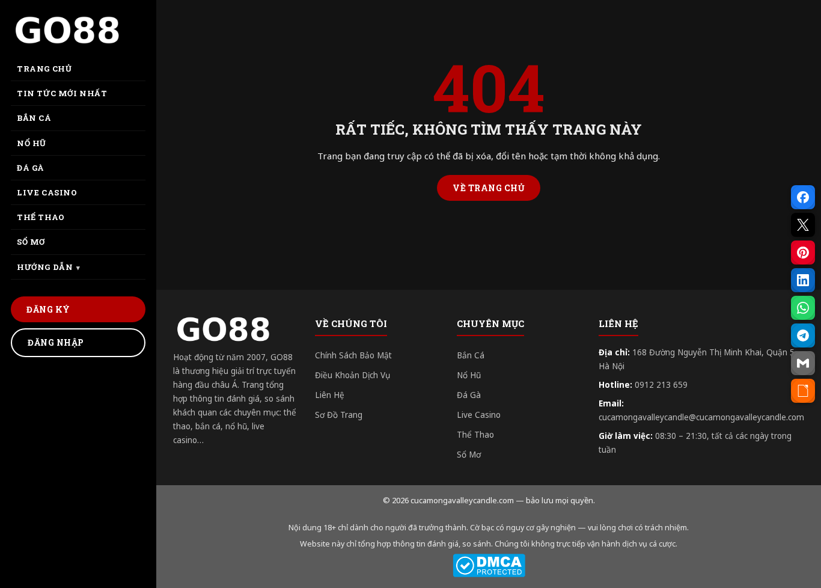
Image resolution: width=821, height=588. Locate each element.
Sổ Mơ (469, 454)
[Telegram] (803, 335)
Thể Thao (475, 434)
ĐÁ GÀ (30, 167)
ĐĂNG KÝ (48, 309)
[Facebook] (803, 197)
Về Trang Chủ (489, 188)
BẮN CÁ (34, 117)
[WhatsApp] (803, 308)
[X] (803, 225)
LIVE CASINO (47, 192)
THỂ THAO (41, 217)
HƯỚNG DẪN (45, 267)
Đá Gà (469, 395)
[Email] (803, 363)
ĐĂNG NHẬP (56, 342)
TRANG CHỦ (44, 68)
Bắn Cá (470, 355)
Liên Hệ (329, 395)
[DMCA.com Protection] (488, 565)
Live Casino (479, 414)
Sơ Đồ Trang (338, 414)
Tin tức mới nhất (62, 93)
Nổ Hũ (469, 375)
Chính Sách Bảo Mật (353, 355)
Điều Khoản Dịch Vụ (352, 375)
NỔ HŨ (31, 143)
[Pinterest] (803, 252)
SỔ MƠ (31, 241)
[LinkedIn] (803, 280)
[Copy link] (803, 391)
